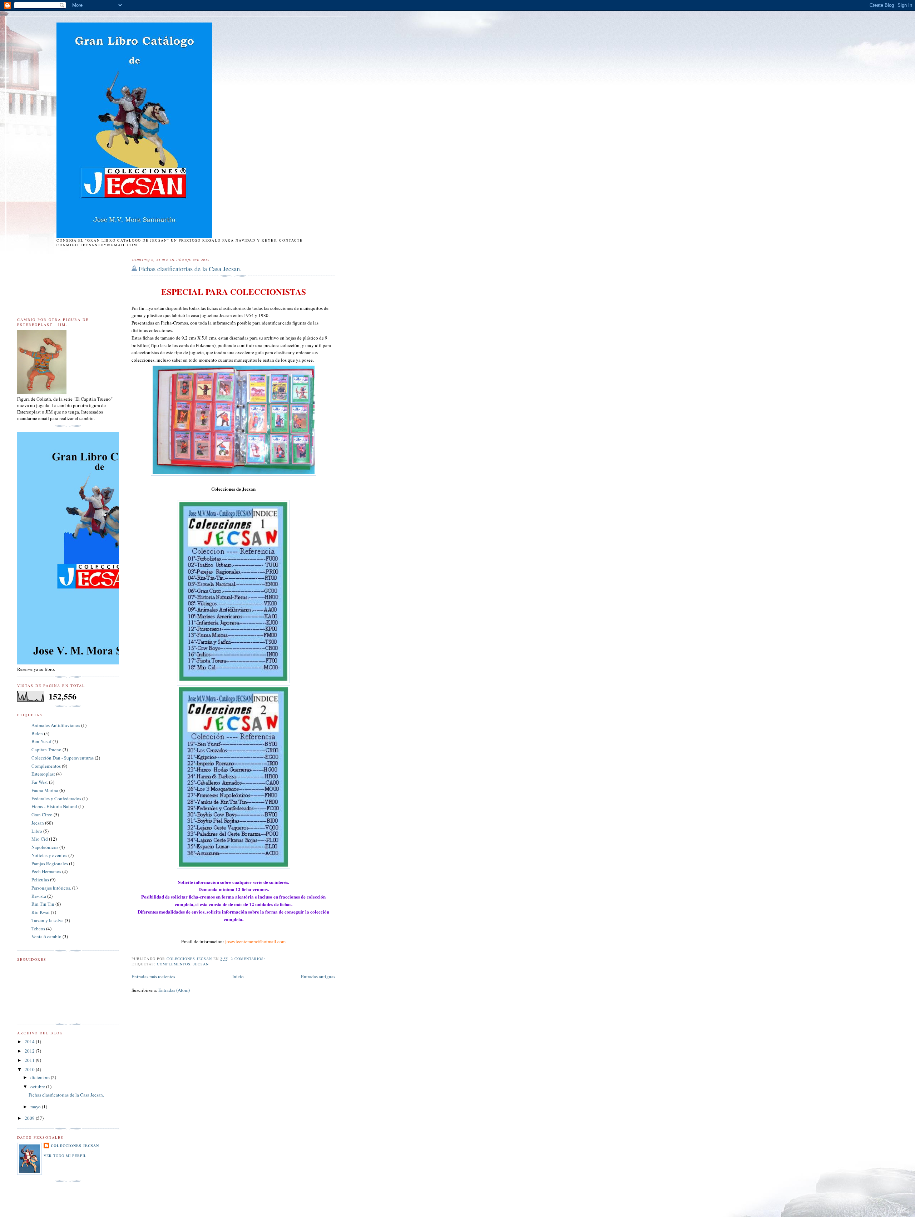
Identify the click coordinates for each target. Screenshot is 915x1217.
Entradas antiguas (318, 976)
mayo (36, 1106)
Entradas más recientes (153, 976)
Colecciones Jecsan (75, 1145)
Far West (39, 782)
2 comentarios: (249, 958)
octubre (38, 1086)
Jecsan (201, 963)
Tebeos (38, 928)
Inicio (238, 976)
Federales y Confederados (56, 798)
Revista (38, 896)
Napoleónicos (44, 847)
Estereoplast (43, 774)
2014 (30, 1041)
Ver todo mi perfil (65, 1155)
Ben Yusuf (41, 741)
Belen (37, 733)
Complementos (174, 963)
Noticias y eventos (49, 855)
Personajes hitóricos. (51, 888)
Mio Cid (39, 839)
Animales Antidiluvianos (55, 725)
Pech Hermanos (46, 871)
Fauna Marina (44, 790)
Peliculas (40, 879)
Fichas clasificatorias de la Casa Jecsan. (190, 268)
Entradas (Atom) (174, 990)
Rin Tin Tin (42, 904)
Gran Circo (42, 814)
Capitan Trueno (46, 749)
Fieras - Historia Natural (54, 806)
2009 (30, 1118)
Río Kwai (40, 912)
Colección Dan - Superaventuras (62, 758)
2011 (30, 1060)
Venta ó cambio (46, 936)
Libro (36, 831)
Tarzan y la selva (47, 920)
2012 (30, 1051)
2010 (30, 1069)
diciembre (40, 1077)
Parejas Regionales (49, 863)
